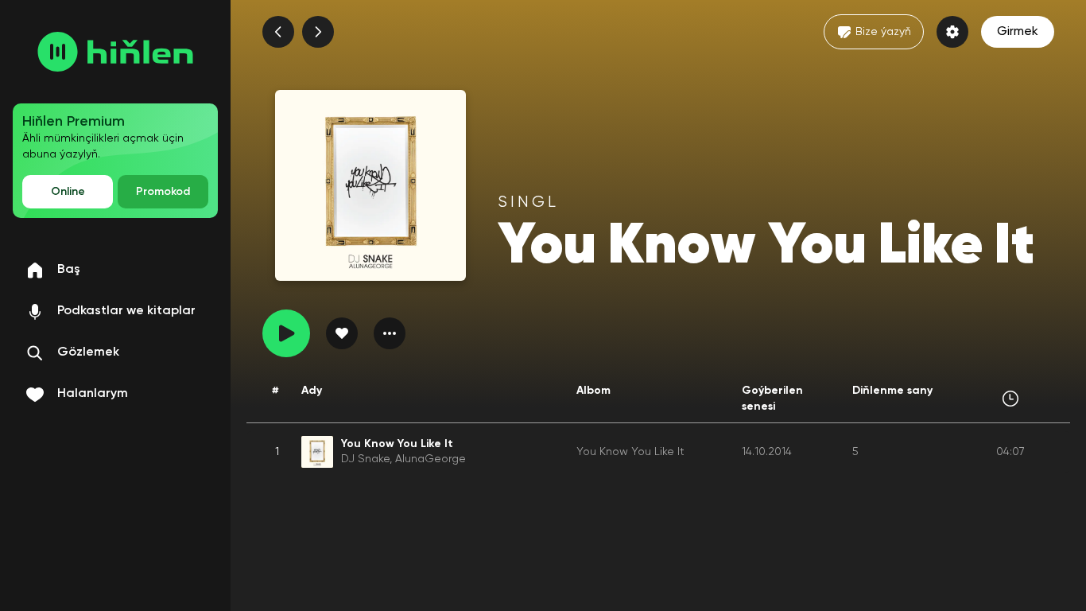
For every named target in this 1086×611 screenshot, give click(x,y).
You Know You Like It (630, 451)
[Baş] (115, 52)
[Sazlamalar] (952, 32)
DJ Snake (365, 459)
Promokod (163, 191)
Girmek (1017, 31)
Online (68, 191)
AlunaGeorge (430, 459)
